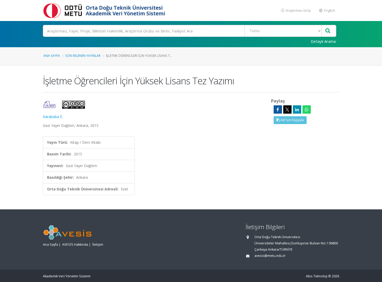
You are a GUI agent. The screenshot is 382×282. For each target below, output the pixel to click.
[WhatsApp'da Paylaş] (306, 109)
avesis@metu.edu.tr (270, 255)
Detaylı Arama (323, 41)
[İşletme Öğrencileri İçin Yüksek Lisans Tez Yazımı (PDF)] (50, 104)
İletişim (97, 244)
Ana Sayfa (51, 55)
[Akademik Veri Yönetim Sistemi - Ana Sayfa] (63, 10)
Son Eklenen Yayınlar (83, 55)
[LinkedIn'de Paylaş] (297, 109)
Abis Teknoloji (316, 276)
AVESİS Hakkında (75, 244)
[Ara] (328, 31)
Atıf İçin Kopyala (292, 120)
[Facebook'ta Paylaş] (278, 109)
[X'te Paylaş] (287, 109)
